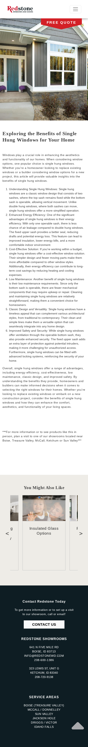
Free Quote (61, 22)
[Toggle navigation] (75, 9)
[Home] (22, 9)
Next (81, 533)
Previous (7, 533)
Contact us (44, 624)
